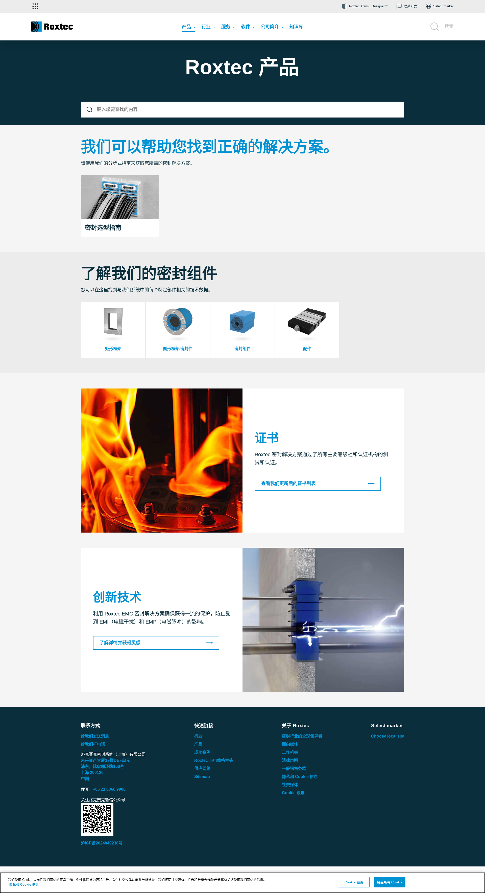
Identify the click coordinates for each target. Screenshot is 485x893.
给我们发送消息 (95, 736)
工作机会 (290, 752)
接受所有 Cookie (389, 882)
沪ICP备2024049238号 (102, 843)
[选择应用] (35, 6)
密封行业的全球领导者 (302, 736)
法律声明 (290, 760)
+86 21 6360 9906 (109, 789)
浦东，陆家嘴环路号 (102, 766)
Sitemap (202, 776)
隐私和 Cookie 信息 (300, 776)
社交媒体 (290, 785)
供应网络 (202, 768)
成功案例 (202, 752)
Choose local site (387, 736)
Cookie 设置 (293, 793)
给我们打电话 (93, 744)
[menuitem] (188, 28)
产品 (198, 744)
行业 (198, 736)
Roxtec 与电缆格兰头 (213, 760)
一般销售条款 (294, 768)
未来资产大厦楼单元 (105, 760)
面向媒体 (290, 744)
